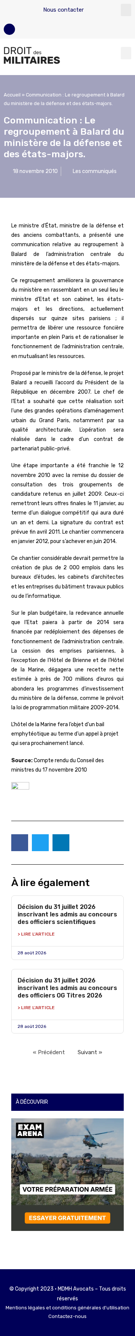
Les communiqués (95, 171)
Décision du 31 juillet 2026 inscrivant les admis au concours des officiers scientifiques (67, 914)
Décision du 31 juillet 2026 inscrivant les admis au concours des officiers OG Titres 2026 (67, 988)
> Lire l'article (36, 934)
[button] (126, 10)
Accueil (12, 95)
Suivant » (90, 1052)
